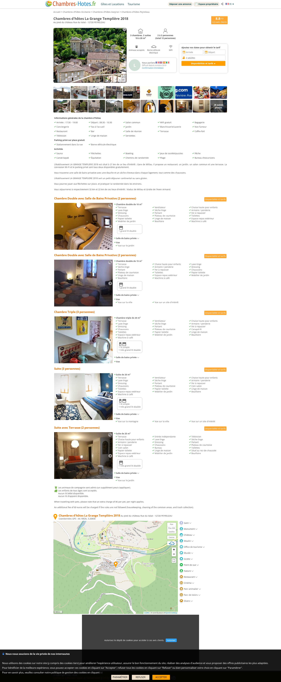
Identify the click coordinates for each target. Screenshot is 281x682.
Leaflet (146, 613)
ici (101, 672)
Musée (187, 553)
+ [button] (174, 549)
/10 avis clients (219, 20)
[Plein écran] (174, 560)
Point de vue (189, 565)
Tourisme (134, 4)
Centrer (172, 537)
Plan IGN (171, 528)
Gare (186, 523)
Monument (189, 529)
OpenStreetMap (171, 613)
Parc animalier (190, 588)
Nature (187, 571)
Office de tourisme (192, 547)
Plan (171, 524)
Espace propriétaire (208, 4)
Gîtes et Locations (112, 4)
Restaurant (189, 577)
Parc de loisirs (190, 594)
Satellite (172, 532)
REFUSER (140, 677)
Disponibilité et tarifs (215, 199)
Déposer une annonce (180, 4)
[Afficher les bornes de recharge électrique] (172, 543)
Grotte (186, 559)
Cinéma (187, 582)
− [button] (174, 554)
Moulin (187, 541)
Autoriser (171, 640)
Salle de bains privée (126, 238)
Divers (186, 600)
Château (187, 535)
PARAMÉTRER (120, 677)
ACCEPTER (161, 677)
